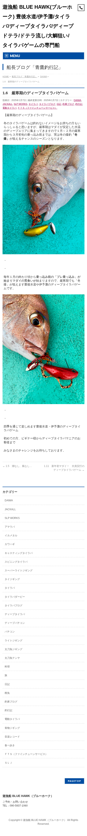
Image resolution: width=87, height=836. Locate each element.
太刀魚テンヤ (12, 657)
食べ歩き (10, 745)
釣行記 (78, 104)
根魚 (7, 692)
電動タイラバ (9, 108)
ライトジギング (13, 640)
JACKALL (7, 104)
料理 (7, 666)
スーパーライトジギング (19, 570)
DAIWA (77, 100)
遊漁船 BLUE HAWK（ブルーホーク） (45, 820)
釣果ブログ (68, 104)
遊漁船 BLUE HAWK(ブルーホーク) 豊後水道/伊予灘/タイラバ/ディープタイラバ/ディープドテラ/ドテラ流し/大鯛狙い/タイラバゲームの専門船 (38, 26)
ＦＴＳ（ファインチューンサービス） (37, 108)
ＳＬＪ (8, 762)
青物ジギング (12, 727)
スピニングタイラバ (16, 561)
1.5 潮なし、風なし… (17, 466)
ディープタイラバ (15, 614)
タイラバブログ (47, 104)
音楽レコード (12, 736)
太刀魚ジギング (13, 649)
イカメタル (11, 535)
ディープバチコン (15, 622)
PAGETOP (74, 781)
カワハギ (10, 544)
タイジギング (12, 579)
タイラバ (33, 104)
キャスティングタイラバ (19, 553)
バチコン (10, 631)
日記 (59, 104)
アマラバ (10, 526)
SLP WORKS (20, 104)
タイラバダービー (15, 596)
